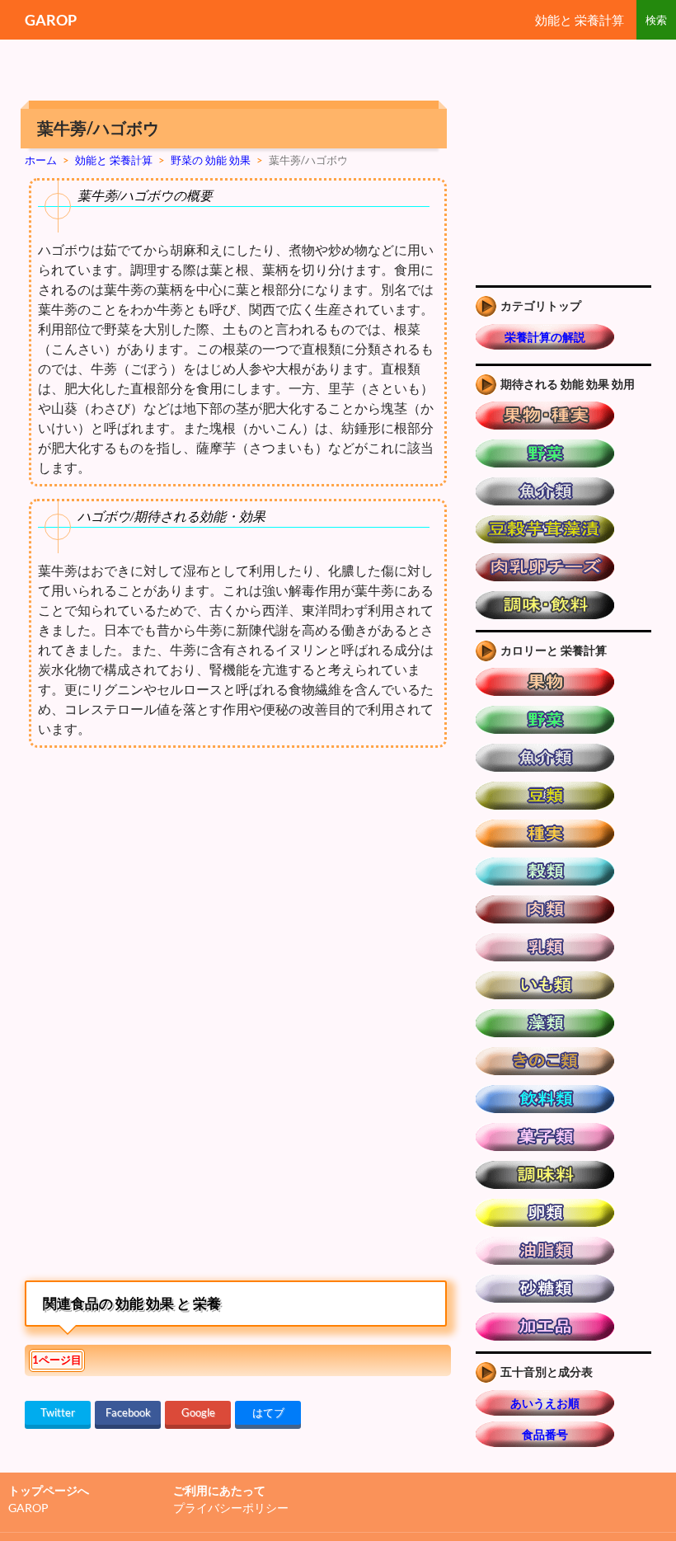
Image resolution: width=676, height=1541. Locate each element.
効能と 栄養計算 (579, 19)
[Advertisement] (163, 900)
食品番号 (545, 1434)
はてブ (268, 1412)
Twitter (57, 1412)
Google (198, 1412)
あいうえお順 (545, 1403)
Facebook (128, 1412)
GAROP (51, 20)
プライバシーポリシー (231, 1508)
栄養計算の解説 (545, 337)
